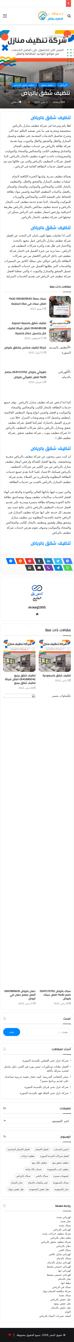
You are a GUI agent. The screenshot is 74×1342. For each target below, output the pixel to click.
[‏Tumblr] (38, 561)
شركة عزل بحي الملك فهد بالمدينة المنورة (44, 1093)
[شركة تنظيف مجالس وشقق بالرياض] (60, 355)
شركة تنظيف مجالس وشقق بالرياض (25, 347)
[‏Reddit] (19, 561)
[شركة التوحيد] (50, 16)
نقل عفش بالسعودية (39, 1189)
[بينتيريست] (29, 561)
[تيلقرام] (57, 568)
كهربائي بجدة (64, 1217)
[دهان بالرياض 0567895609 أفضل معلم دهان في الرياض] (19, 840)
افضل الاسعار (41, 1149)
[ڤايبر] (48, 568)
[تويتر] (57, 561)
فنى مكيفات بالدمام (38, 1182)
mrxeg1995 (59, 102)
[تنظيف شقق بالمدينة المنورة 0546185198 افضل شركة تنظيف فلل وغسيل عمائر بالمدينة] (60, 331)
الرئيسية (63, 36)
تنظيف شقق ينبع (60, 1162)
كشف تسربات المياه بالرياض (55, 1315)
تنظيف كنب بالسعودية (58, 1169)
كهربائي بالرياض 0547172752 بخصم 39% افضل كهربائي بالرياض (25, 375)
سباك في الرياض (61, 1287)
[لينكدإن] (48, 561)
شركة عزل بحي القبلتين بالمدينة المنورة (45, 1060)
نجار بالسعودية (61, 1189)
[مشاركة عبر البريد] (38, 568)
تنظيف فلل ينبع (39, 1162)
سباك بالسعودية (61, 1182)
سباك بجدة (65, 1225)
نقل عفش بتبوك (16, 1189)
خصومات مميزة (61, 1175)
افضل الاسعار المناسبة (18, 1149)
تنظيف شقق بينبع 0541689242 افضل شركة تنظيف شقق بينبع (20, 679)
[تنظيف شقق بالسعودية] (55, 656)
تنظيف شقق (47, 84)
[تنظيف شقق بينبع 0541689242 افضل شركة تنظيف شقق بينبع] (19, 656)
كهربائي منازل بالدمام (59, 1262)
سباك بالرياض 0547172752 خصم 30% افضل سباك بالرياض (55, 995)
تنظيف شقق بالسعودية (57, 675)
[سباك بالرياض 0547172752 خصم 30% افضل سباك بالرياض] (55, 840)
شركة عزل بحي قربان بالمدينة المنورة (46, 1086)
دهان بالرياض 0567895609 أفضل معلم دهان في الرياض (20, 995)
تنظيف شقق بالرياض (24, 84)
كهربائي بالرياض (62, 1229)
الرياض (52, 36)
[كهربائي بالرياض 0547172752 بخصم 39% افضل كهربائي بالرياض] (60, 380)
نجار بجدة (66, 1221)
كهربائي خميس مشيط (59, 1266)
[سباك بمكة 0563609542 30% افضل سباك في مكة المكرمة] (60, 307)
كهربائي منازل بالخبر (60, 1254)
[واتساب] (66, 568)
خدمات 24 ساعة (33, 1169)
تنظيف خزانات (28, 1155)
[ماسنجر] (10, 561)
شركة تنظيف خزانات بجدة (56, 1233)
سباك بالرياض (23, 1175)
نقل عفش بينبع (62, 1303)
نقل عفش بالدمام (61, 1307)
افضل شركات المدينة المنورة (54, 1155)
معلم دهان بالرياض (60, 1237)
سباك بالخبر (42, 1175)
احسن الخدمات (61, 1149)
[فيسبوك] (66, 561)
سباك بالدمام (64, 1258)
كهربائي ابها (64, 1270)
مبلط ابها (66, 1282)
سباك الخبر (65, 1250)
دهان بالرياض (63, 1245)
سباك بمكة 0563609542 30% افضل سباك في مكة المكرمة (27, 301)
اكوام (68, 1311)
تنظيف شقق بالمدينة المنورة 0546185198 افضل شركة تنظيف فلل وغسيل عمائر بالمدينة (27, 328)
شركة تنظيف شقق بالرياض (56, 1241)
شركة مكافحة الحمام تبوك (56, 1291)
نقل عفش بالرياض (60, 1299)
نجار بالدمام (17, 1182)
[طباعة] (29, 568)
